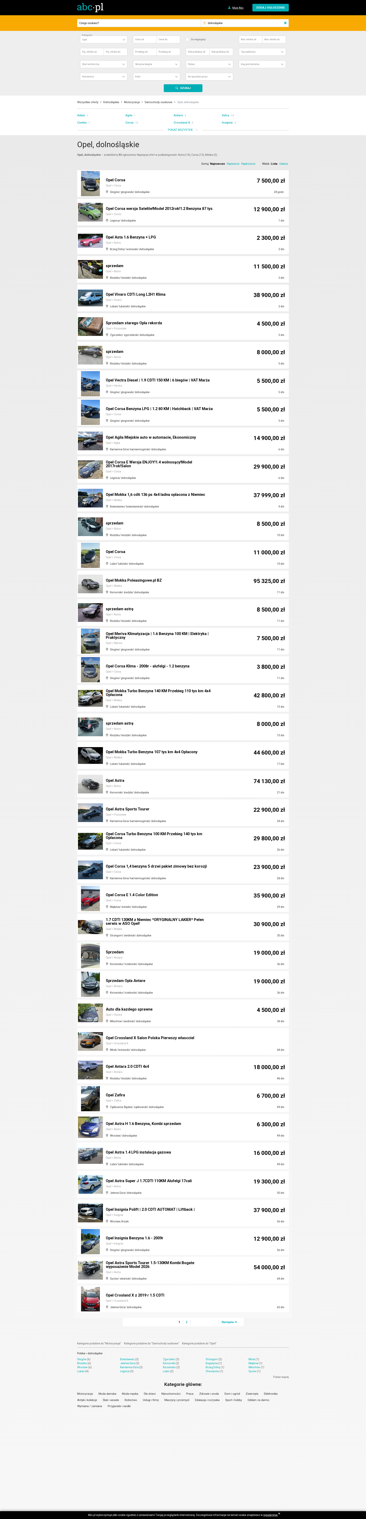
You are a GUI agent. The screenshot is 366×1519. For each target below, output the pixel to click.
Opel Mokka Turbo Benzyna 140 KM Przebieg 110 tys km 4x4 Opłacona (158, 693)
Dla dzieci (150, 1393)
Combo (82, 122)
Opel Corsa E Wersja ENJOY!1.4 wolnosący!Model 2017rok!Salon (149, 464)
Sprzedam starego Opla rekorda (134, 323)
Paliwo (191, 64)
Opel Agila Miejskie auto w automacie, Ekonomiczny (151, 437)
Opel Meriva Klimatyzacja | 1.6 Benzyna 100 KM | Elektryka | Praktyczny (157, 635)
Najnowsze (217, 163)
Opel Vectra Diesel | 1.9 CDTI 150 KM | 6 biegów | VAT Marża (158, 380)
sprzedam (114, 265)
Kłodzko (82, 1363)
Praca (189, 1393)
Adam (81, 115)
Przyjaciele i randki (119, 1406)
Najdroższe (248, 163)
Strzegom (212, 1359)
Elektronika (271, 1393)
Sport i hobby (233, 1400)
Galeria (283, 163)
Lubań (81, 1371)
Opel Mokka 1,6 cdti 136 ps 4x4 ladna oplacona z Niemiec (155, 494)
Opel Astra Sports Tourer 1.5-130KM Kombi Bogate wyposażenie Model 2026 (150, 1264)
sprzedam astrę (119, 609)
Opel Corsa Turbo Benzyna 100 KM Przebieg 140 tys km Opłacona (154, 836)
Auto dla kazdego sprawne (129, 1009)
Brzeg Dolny (213, 1367)
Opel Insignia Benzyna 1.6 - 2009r (134, 1238)
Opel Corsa (115, 180)
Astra (225, 115)
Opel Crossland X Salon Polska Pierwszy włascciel (150, 1038)
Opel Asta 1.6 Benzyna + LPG (131, 237)
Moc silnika (248, 39)
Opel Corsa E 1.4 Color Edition (132, 895)
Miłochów (254, 1367)
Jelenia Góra (127, 1363)
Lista (274, 163)
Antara (178, 115)
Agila (128, 115)
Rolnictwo (131, 1400)
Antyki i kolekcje (87, 1400)
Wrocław (82, 1367)
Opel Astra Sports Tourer (127, 809)
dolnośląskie (95, 1353)
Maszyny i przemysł (177, 1400)
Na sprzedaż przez (198, 76)
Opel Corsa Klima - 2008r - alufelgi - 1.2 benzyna (147, 666)
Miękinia (253, 1363)
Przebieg (141, 52)
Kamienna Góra (129, 1367)
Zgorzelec (169, 1359)
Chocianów (212, 1371)
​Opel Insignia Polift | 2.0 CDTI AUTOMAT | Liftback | (150, 1209)
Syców (253, 1371)
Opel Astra (115, 780)
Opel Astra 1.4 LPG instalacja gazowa (138, 1152)
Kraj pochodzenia (250, 64)
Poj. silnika (89, 52)
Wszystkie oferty (87, 102)
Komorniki (169, 1363)
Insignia (227, 122)
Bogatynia (212, 1363)
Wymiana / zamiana (89, 1406)
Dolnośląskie (111, 102)
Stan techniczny (90, 64)
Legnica (124, 1371)
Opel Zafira (115, 1095)
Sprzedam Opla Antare (125, 980)
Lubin (166, 1371)
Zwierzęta (252, 1393)
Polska (81, 1353)
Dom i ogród (232, 1393)
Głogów (81, 1359)
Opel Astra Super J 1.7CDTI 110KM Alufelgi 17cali (149, 1181)
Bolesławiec (127, 1359)
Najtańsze (233, 163)
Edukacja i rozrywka (207, 1400)
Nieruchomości (171, 1393)
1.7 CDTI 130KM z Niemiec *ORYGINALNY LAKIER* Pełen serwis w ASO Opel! (155, 921)
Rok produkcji (196, 52)
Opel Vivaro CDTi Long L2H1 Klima (135, 294)
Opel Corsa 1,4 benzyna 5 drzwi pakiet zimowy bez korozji (156, 866)
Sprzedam (115, 952)
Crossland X (182, 122)
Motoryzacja (132, 102)
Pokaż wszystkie (180, 130)
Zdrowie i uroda (209, 1393)
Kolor (137, 76)
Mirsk (252, 1359)
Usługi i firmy (151, 1400)
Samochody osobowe (158, 102)
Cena (139, 39)
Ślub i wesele (111, 1400)
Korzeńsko (169, 1367)
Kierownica (88, 76)
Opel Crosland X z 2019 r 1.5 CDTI (135, 1295)
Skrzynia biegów (143, 64)
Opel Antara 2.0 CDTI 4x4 (127, 1066)
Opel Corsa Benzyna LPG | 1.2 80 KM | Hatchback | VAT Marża (159, 408)
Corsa (129, 122)
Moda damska (107, 1393)
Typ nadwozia (248, 52)
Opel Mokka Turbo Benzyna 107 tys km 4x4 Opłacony (151, 752)
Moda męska (130, 1393)
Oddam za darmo (258, 1400)
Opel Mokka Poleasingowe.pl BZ (134, 580)
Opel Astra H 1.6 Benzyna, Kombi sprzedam (143, 1123)
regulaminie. (270, 1515)
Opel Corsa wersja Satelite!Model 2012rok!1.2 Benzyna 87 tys (159, 208)
